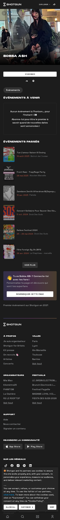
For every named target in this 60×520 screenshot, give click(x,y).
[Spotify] (33, 80)
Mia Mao (8, 380)
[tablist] (30, 90)
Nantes (36, 359)
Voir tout (37, 363)
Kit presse (8, 350)
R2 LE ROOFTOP (11, 398)
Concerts (8, 363)
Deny (52, 507)
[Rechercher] (22, 516)
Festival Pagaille (41, 389)
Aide (5, 419)
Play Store (36, 446)
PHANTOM (8, 389)
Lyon (35, 345)
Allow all (10, 507)
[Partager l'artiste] (54, 4)
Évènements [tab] (13, 90)
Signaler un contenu (14, 428)
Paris (35, 341)
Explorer (43, 4)
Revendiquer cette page (30, 294)
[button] (30, 74)
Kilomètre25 (10, 384)
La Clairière (9, 393)
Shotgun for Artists (14, 345)
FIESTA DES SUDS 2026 (44, 398)
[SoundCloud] (26, 80)
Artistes (7, 359)
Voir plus (30, 265)
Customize (26, 507)
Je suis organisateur (14, 341)
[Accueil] (12, 4)
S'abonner (30, 74)
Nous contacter (12, 424)
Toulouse (37, 354)
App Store (14, 446)
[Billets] (37, 516)
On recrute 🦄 (11, 354)
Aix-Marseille (39, 350)
